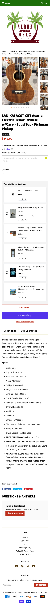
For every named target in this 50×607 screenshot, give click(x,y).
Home (4, 51)
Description (10, 330)
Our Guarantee (29, 330)
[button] (43, 62)
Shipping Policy (25, 548)
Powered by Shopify (39, 592)
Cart (46, 3)
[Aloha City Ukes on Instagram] (28, 567)
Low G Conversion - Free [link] (28, 191)
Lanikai (12, 51)
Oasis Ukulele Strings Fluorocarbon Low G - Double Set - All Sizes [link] (31, 287)
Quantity (5, 170)
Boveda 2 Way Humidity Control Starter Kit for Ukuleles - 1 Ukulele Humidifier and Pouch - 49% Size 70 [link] (31, 229)
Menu (7, 3)
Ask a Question (16, 513)
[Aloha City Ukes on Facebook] (16, 567)
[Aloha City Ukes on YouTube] (33, 567)
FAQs (25, 544)
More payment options (25, 322)
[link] (13, 195)
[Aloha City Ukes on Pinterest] (22, 567)
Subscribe (41, 585)
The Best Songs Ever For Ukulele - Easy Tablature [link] (31, 268)
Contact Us (25, 541)
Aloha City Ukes (24, 592)
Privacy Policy (25, 554)
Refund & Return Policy (25, 551)
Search (25, 537)
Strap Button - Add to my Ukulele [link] (30, 207)
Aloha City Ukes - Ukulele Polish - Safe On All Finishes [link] (31, 248)
